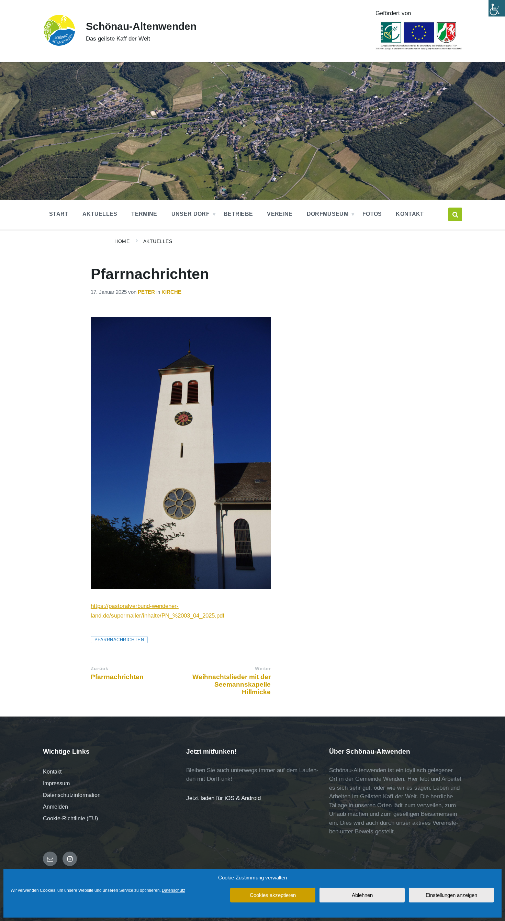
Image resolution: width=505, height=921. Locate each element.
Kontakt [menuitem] (410, 214)
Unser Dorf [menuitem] (190, 214)
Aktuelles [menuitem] (99, 214)
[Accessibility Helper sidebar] (497, 8)
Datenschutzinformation (72, 795)
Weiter (263, 668)
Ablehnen (362, 895)
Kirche (171, 292)
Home (122, 241)
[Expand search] (455, 214)
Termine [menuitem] (144, 214)
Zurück (99, 668)
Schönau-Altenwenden (141, 26)
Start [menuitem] (58, 214)
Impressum (56, 783)
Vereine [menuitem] (279, 214)
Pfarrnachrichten (119, 639)
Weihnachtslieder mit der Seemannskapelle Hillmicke (231, 684)
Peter (146, 292)
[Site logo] (59, 44)
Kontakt (52, 772)
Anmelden (55, 807)
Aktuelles (157, 241)
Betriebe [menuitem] (238, 214)
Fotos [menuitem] (372, 214)
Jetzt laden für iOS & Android (223, 798)
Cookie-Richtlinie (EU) (70, 818)
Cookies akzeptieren (273, 895)
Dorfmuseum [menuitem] (327, 214)
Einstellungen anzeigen (451, 895)
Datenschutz (173, 890)
